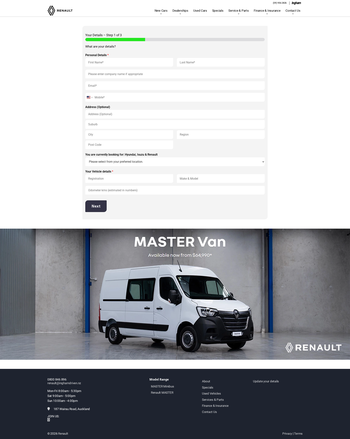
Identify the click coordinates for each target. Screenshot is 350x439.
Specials (217, 10)
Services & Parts (213, 399)
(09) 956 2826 (280, 2)
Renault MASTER (162, 392)
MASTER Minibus (162, 386)
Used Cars (200, 10)
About (206, 381)
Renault (63, 433)
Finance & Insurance (267, 10)
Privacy (287, 433)
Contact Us (292, 10)
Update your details (266, 381)
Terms (298, 433)
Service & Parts (238, 10)
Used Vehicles (211, 393)
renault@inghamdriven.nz (64, 383)
